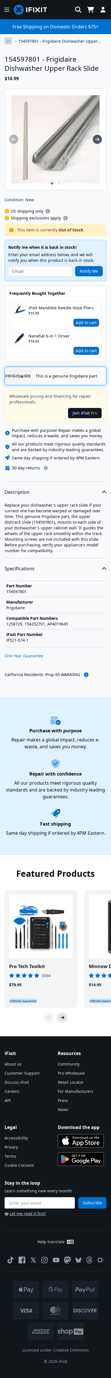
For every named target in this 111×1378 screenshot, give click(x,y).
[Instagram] (44, 1260)
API (8, 1100)
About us (13, 1064)
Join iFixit (85, 413)
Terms (10, 1156)
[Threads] (89, 1260)
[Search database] (78, 9)
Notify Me (89, 271)
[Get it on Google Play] (81, 1159)
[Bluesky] (78, 1260)
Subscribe (92, 1202)
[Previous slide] (49, 1017)
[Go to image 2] (59, 183)
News (63, 1109)
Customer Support (22, 1073)
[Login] (103, 9)
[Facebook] (21, 1260)
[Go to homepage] (33, 10)
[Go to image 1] (52, 183)
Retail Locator (71, 1082)
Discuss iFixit (17, 1082)
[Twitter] (33, 1260)
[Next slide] (62, 1017)
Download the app (79, 1127)
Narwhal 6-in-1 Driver (49, 336)
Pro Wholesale (71, 1073)
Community (69, 1064)
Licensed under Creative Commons (55, 1350)
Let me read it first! (28, 1213)
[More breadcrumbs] (8, 41)
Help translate (51, 1241)
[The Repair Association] (100, 1260)
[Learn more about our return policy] (45, 468)
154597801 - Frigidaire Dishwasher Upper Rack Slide (58, 41)
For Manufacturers (75, 1091)
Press (63, 1100)
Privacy (11, 1147)
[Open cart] (90, 9)
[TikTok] (10, 1260)
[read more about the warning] (86, 674)
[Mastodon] (67, 1260)
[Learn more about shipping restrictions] (48, 211)
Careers (12, 1091)
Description (17, 492)
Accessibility (16, 1138)
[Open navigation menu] (7, 9)
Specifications (19, 568)
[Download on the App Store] (81, 1141)
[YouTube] (56, 1260)
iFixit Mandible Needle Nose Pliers (61, 307)
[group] (13, 139)
